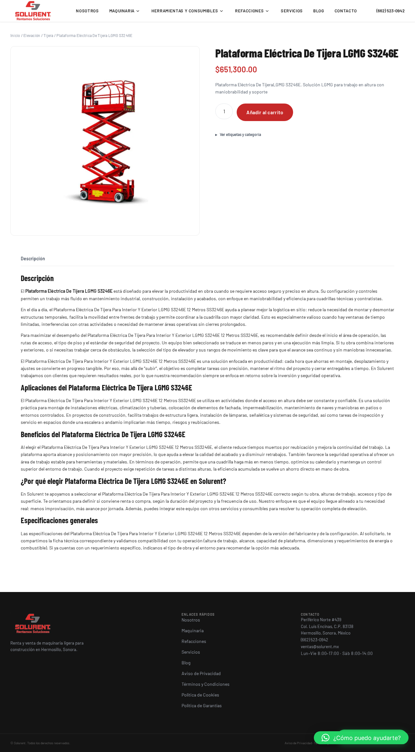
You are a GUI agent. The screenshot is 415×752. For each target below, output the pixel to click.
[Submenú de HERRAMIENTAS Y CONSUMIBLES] (221, 11)
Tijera (48, 35)
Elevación (31, 35)
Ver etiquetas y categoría (240, 134)
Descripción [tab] (33, 258)
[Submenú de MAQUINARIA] (138, 11)
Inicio (15, 35)
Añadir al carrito (264, 112)
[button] (361, 737)
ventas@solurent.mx (320, 646)
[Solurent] (33, 11)
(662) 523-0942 (390, 10)
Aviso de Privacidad (298, 743)
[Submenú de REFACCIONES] (267, 11)
